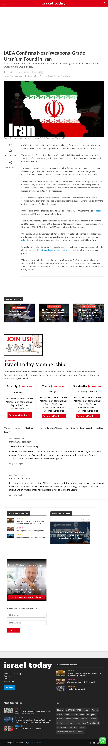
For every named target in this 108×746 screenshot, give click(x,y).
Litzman (68, 723)
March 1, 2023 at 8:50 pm (20, 442)
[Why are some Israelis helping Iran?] (10, 536)
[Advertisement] (54, 30)
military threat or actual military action (57, 250)
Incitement (61, 727)
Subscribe (9, 687)
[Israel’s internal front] (60, 688)
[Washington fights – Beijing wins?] (10, 529)
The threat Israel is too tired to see (30, 729)
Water (59, 718)
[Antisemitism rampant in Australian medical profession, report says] (8, 710)
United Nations (72, 718)
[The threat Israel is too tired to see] (8, 728)
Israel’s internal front (76, 689)
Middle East (70, 529)
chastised (44, 168)
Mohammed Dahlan (65, 731)
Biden (80, 731)
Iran (41, 72)
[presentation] (83, 520)
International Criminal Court (87, 723)
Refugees (91, 714)
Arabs (59, 714)
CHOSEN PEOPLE (73, 710)
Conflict (19, 535)
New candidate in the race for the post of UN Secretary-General (30, 522)
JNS (10, 144)
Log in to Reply (16, 463)
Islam (86, 710)
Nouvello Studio (34, 743)
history (60, 710)
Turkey (95, 710)
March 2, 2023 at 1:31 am (20, 478)
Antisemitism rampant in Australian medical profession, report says (33, 712)
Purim (59, 723)
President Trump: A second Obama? (21, 312)
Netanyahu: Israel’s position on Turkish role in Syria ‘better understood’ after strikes (70, 535)
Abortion (73, 727)
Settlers (93, 718)
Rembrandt (79, 714)
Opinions (19, 519)
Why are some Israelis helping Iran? (31, 537)
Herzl (82, 727)
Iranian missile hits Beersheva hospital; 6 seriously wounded (89, 313)
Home (6, 76)
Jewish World (20, 709)
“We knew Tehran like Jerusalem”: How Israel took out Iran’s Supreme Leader (54, 313)
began (98, 210)
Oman (84, 718)
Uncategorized (16, 76)
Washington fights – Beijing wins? (30, 531)
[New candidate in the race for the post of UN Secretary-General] (10, 520)
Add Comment (10, 155)
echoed (24, 240)
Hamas (68, 714)
